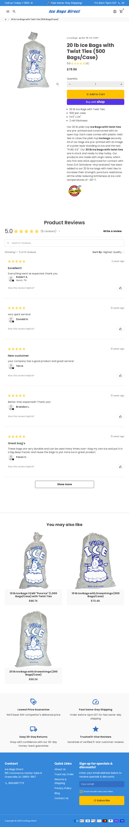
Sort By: (97, 252)
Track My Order (64, 774)
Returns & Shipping (60, 781)
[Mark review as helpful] (120, 287)
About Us (60, 769)
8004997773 (14, 783)
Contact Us (61, 798)
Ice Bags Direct (29, 820)
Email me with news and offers (98, 791)
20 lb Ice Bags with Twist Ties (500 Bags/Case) (34, 19)
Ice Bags (72, 38)
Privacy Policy (62, 788)
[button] (59, 231)
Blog (57, 793)
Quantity (72, 78)
